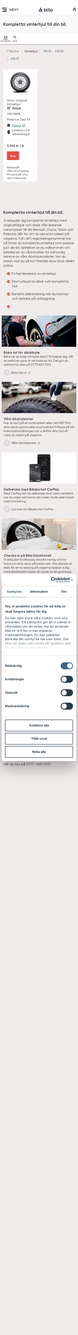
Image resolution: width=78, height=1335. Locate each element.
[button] (47, 51)
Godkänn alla (39, 725)
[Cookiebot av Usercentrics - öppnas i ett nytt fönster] (55, 580)
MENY (14, 9)
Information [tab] (39, 591)
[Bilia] (46, 9)
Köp (13, 155)
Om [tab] (64, 591)
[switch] (67, 679)
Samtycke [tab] (14, 591)
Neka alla (39, 752)
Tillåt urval (39, 738)
